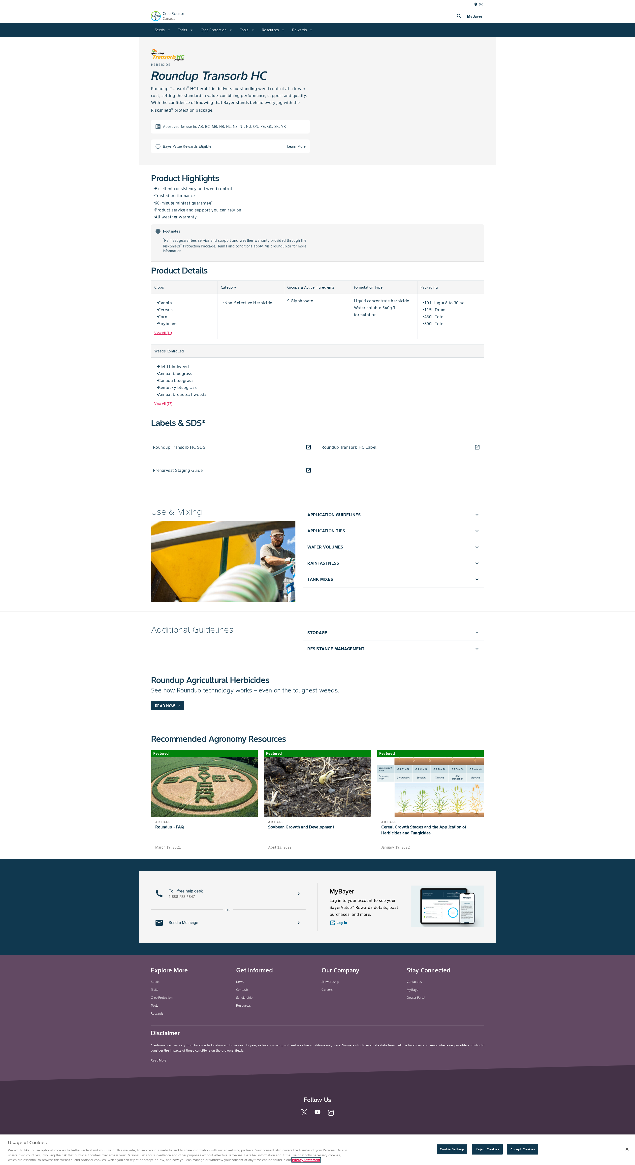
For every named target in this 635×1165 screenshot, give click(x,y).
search (459, 16)
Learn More (296, 146)
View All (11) (163, 333)
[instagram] (331, 1115)
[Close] (627, 1149)
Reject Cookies (487, 1149)
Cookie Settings (452, 1149)
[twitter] (304, 1114)
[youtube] (317, 1113)
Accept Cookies (522, 1149)
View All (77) (163, 404)
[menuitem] (162, 30)
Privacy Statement (306, 1160)
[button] (393, 515)
